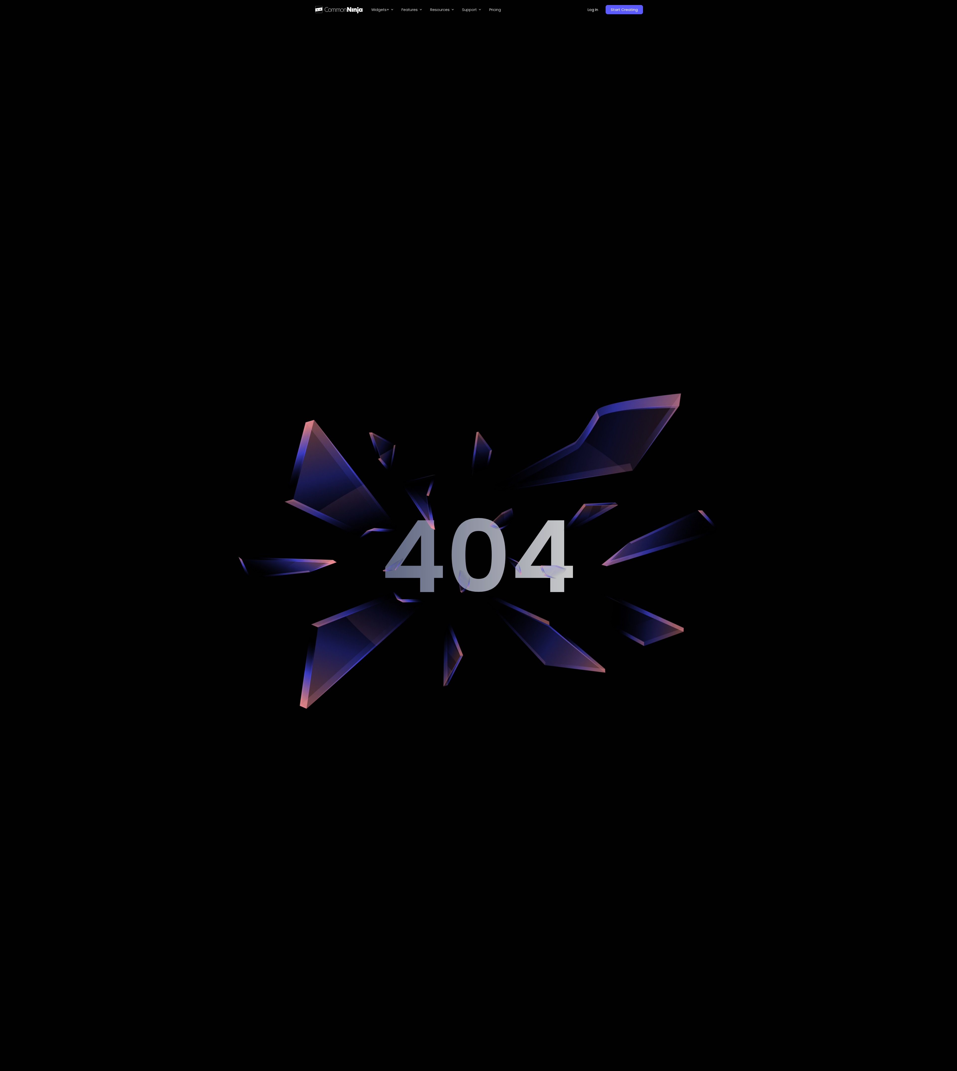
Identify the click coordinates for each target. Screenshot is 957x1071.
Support (469, 9)
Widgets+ (380, 9)
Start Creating (624, 9)
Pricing (495, 9)
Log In (593, 9)
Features (409, 9)
